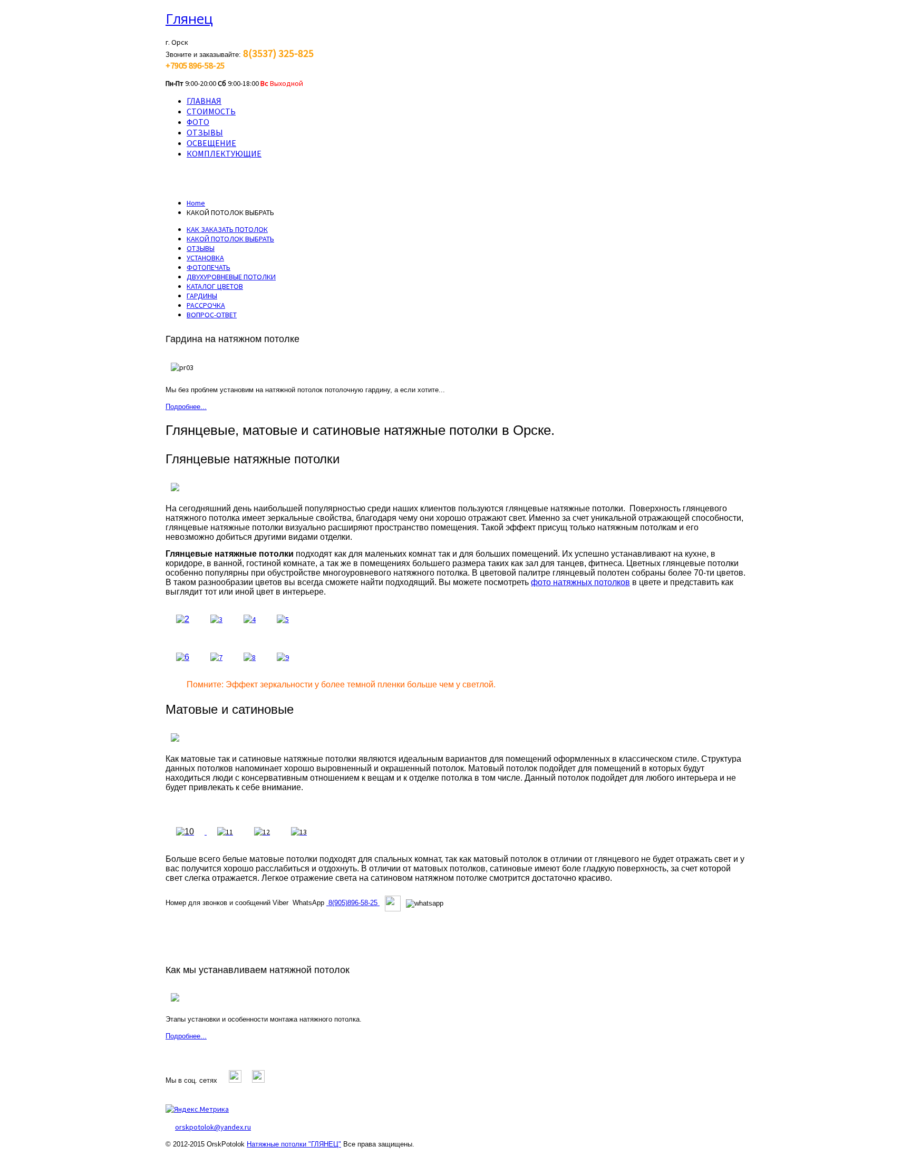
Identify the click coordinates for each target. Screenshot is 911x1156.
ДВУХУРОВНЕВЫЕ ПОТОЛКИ (231, 276)
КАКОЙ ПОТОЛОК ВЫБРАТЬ (230, 239)
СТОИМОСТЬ (211, 111)
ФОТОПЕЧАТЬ (208, 267)
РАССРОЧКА (206, 305)
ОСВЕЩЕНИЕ (211, 143)
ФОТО (198, 121)
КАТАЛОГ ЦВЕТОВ (215, 286)
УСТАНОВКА (205, 258)
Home (196, 203)
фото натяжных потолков (580, 582)
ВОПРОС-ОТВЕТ (212, 314)
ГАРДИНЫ (202, 295)
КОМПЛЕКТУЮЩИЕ (224, 153)
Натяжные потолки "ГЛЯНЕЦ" (294, 1144)
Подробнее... (186, 407)
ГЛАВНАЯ (204, 100)
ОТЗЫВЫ (205, 132)
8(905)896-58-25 (353, 903)
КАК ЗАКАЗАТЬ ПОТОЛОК (227, 229)
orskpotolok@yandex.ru (213, 1127)
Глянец (189, 18)
